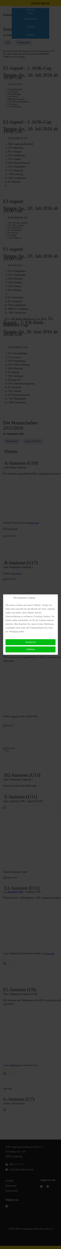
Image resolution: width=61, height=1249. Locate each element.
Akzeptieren (30, 642)
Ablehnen (30, 649)
